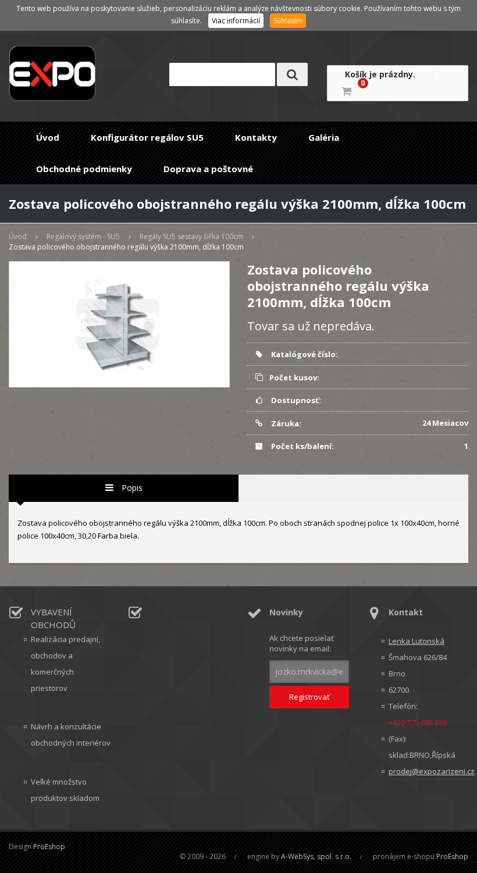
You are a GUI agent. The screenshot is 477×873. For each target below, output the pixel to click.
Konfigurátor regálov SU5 (147, 137)
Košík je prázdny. (380, 74)
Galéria (323, 137)
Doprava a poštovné (208, 168)
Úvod (47, 137)
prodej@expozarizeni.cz (428, 771)
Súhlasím (287, 21)
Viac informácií (236, 21)
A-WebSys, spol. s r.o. (316, 856)
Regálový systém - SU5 (83, 236)
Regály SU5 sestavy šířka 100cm (191, 236)
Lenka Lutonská (416, 641)
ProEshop (49, 846)
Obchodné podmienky (84, 168)
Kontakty (256, 137)
